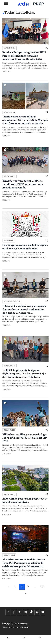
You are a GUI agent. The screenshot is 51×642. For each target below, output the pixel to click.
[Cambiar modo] (39, 637)
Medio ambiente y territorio (12, 301)
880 (42, 586)
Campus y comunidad (9, 48)
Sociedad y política (9, 240)
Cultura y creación (9, 112)
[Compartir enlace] (47, 48)
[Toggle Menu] (6, 3)
